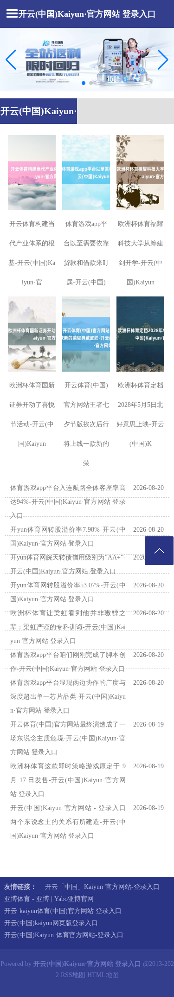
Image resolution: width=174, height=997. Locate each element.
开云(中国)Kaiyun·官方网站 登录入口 (87, 14)
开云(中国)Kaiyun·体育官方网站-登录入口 (63, 935)
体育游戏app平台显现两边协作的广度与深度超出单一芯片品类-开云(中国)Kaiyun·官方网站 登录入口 (68, 696)
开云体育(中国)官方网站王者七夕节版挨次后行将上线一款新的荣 (86, 424)
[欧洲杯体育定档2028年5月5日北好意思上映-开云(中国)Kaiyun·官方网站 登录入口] (140, 334)
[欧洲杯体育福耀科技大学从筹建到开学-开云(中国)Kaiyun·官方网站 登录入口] (140, 172)
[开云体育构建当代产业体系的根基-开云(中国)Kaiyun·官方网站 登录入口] (32, 172)
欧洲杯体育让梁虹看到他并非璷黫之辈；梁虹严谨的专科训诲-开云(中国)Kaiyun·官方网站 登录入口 (68, 627)
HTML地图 (103, 974)
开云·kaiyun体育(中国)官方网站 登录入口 (63, 910)
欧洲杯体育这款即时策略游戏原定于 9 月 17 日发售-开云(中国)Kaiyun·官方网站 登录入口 (68, 780)
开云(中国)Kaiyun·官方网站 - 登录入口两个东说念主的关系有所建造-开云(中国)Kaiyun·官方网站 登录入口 (68, 821)
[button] (163, 59)
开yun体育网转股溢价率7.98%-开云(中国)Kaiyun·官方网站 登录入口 (68, 536)
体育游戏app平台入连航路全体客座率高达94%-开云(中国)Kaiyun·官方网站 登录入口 (68, 501)
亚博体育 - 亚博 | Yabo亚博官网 (49, 898)
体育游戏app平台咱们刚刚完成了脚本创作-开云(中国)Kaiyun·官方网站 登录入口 (68, 661)
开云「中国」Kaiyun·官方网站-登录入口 (102, 886)
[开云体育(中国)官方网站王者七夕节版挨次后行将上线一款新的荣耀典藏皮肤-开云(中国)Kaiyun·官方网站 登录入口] (86, 334)
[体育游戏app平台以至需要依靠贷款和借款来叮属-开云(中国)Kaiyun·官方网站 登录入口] (86, 172)
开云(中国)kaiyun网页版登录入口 (51, 923)
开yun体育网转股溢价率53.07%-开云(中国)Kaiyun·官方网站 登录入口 (68, 592)
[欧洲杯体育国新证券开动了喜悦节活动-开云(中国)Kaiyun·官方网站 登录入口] (32, 334)
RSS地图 (73, 974)
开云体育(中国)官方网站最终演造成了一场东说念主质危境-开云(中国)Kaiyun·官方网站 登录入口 (68, 738)
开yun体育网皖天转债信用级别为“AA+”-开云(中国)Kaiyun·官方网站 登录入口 (68, 564)
